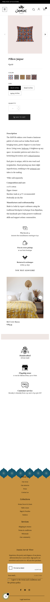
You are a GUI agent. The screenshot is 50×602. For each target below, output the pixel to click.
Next (45, 34)
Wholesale (25, 534)
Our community (25, 537)
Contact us (25, 492)
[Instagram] (29, 590)
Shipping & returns (25, 527)
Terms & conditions (25, 530)
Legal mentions (25, 599)
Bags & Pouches (25, 511)
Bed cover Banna (13, 322)
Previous (4, 34)
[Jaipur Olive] (22, 77)
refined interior (34, 156)
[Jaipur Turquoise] (10, 77)
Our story (25, 482)
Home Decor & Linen (25, 504)
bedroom (25, 148)
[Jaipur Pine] (34, 77)
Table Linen (25, 508)
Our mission (25, 485)
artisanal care (35, 169)
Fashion (25, 515)
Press (25, 489)
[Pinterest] (25, 590)
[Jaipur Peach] (28, 77)
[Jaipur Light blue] (16, 77)
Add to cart (20, 117)
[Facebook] (20, 590)
